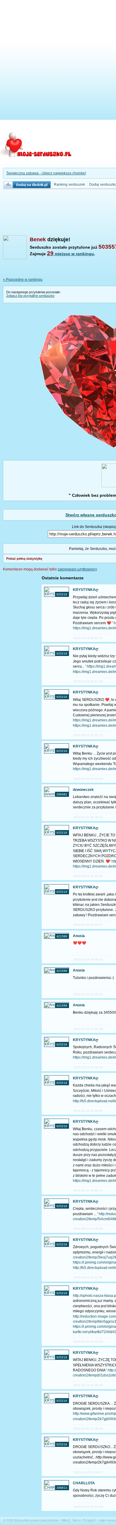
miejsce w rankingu (70, 253)
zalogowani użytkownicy (77, 569)
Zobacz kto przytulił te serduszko (30, 295)
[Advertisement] (58, 61)
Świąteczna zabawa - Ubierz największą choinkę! (46, 173)
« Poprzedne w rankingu (23, 279)
